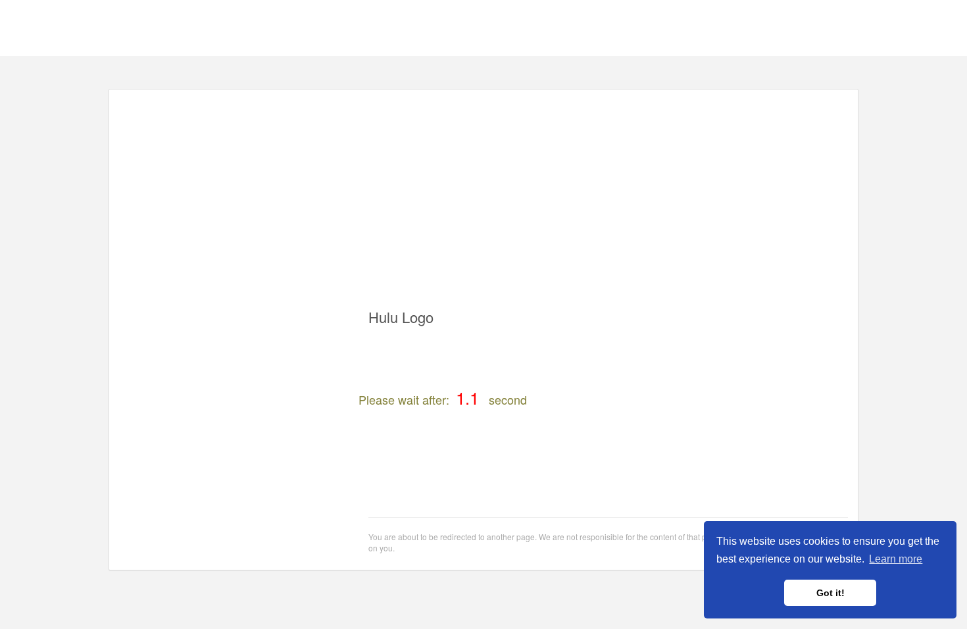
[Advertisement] (483, 191)
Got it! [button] (830, 593)
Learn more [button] (895, 559)
